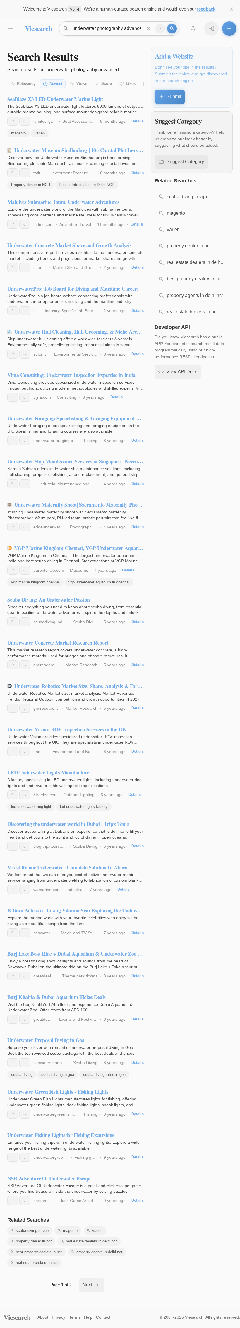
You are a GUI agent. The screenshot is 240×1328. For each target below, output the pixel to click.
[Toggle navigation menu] (11, 28)
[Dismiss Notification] (231, 9)
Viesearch (38, 28)
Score (106, 83)
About (42, 1317)
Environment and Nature (75, 751)
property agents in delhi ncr (99, 1252)
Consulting (66, 397)
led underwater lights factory (84, 806)
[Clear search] (148, 28)
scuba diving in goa (57, 1074)
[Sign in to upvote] (12, 121)
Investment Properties (71, 172)
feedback (206, 8)
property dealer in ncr (34, 1241)
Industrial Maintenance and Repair (71, 484)
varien (40, 133)
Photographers (83, 527)
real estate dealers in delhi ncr (91, 1241)
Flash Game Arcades (78, 1200)
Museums (79, 570)
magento (18, 133)
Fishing (90, 440)
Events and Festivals (78, 1019)
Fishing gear (85, 1157)
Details (137, 121)
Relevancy (26, 83)
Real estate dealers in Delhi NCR (86, 184)
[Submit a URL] (229, 28)
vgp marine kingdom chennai (35, 582)
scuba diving (21, 1074)
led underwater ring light (31, 806)
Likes (131, 83)
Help (88, 1317)
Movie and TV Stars (79, 933)
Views (81, 83)
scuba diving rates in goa (104, 1074)
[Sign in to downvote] (24, 121)
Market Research (81, 665)
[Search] (172, 28)
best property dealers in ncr (39, 1252)
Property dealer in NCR (30, 184)
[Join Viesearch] (194, 28)
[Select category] (160, 28)
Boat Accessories (78, 121)
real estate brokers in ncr (37, 1262)
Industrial (74, 889)
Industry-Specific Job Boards (71, 310)
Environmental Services (76, 354)
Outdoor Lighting (79, 794)
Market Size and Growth (75, 267)
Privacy (58, 1317)
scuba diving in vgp (32, 1230)
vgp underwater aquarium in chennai (98, 582)
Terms (74, 1317)
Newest (55, 83)
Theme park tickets (79, 976)
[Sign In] (211, 28)
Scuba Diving (85, 621)
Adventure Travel (75, 224)
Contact (103, 1317)
